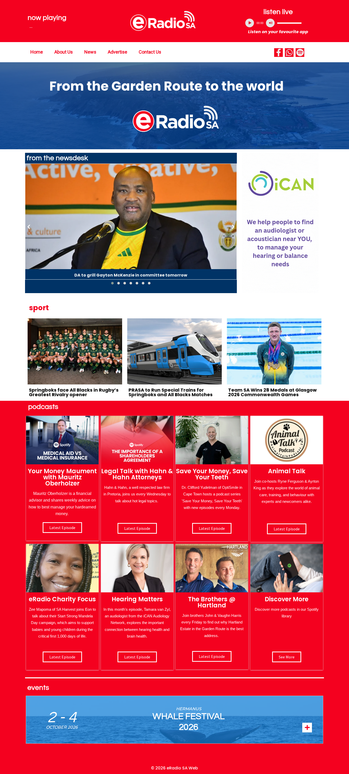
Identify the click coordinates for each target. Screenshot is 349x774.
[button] (112, 283)
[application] (278, 23)
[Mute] (270, 23)
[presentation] (28, 226)
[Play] (249, 23)
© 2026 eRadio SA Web (174, 768)
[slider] (289, 23)
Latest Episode (212, 528)
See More (287, 656)
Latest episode (62, 527)
